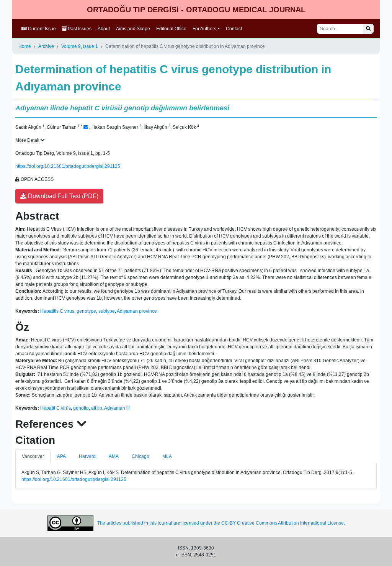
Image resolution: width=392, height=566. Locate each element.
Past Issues (79, 28)
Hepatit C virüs (55, 408)
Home (24, 46)
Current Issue (41, 28)
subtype (106, 311)
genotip (81, 408)
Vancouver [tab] (33, 456)
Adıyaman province (137, 311)
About (104, 28)
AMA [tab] (114, 456)
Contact (234, 28)
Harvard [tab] (87, 456)
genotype (86, 311)
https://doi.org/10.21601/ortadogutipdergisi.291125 (67, 166)
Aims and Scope (133, 28)
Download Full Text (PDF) (62, 196)
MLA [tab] (167, 456)
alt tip (96, 408)
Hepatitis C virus (57, 311)
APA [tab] (61, 456)
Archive (46, 46)
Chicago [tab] (140, 456)
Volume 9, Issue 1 (79, 46)
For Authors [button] (204, 28)
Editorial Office (171, 28)
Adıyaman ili (117, 408)
